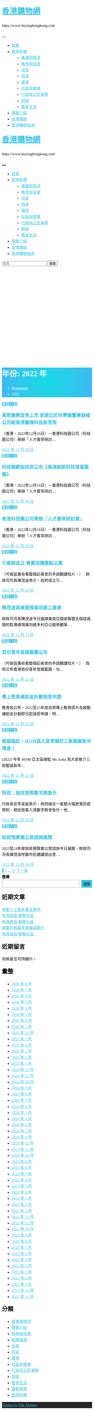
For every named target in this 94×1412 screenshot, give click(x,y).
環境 (25, 82)
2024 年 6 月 (22, 1107)
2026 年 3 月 (22, 1015)
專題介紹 (19, 113)
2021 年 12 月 (23, 1290)
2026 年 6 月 (22, 996)
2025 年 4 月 (22, 1045)
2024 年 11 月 (23, 1076)
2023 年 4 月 (22, 1192)
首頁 (15, 45)
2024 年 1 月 (22, 1137)
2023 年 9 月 (22, 1162)
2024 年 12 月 (23, 1070)
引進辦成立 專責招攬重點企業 (32, 562)
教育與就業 (30, 64)
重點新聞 (19, 1389)
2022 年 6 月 (22, 1254)
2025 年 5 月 (22, 1039)
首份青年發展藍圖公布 (25, 652)
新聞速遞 (19, 1340)
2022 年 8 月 (22, 1241)
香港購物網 (21, 11)
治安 (25, 70)
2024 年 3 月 (22, 1125)
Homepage (20, 388)
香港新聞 (19, 52)
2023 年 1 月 (22, 1211)
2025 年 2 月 (22, 1057)
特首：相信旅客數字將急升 (29, 792)
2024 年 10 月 (23, 1082)
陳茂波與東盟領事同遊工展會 (31, 607)
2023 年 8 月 (22, 1168)
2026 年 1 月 (22, 1027)
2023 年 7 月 (22, 1174)
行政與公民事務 (34, 94)
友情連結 (19, 119)
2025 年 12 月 (23, 1033)
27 (13, 871)
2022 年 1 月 (22, 1284)
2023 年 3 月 (22, 1198)
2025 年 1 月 (22, 1063)
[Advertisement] (47, 316)
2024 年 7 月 (22, 1100)
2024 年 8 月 (22, 1094)
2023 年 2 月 (22, 1205)
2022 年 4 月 (22, 1266)
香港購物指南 (23, 125)
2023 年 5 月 (22, 1186)
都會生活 (29, 107)
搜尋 (6, 877)
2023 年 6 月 (22, 1180)
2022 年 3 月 (22, 1272)
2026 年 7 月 (22, 990)
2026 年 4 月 (22, 1008)
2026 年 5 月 (22, 1002)
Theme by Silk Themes (19, 1405)
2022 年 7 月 (22, 1247)
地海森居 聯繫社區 (18, 916)
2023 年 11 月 (23, 1149)
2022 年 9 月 (22, 1235)
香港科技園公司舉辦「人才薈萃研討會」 (43, 518)
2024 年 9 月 (22, 1088)
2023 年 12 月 (23, 1143)
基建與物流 (30, 58)
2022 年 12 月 (23, 1217)
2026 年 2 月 (22, 1021)
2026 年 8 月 (22, 984)
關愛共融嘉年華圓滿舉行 (23, 928)
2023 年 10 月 (23, 1155)
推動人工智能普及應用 (21, 910)
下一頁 (22, 871)
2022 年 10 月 (23, 1229)
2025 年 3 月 (22, 1051)
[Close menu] (4, 37)
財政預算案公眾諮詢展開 (27, 837)
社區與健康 (30, 88)
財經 (25, 101)
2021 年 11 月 (23, 1297)
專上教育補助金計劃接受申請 (31, 696)
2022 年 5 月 (22, 1260)
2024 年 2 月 (22, 1131)
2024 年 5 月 (22, 1113)
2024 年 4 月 (22, 1119)
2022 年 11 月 (23, 1223)
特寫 (25, 76)
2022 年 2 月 (22, 1278)
